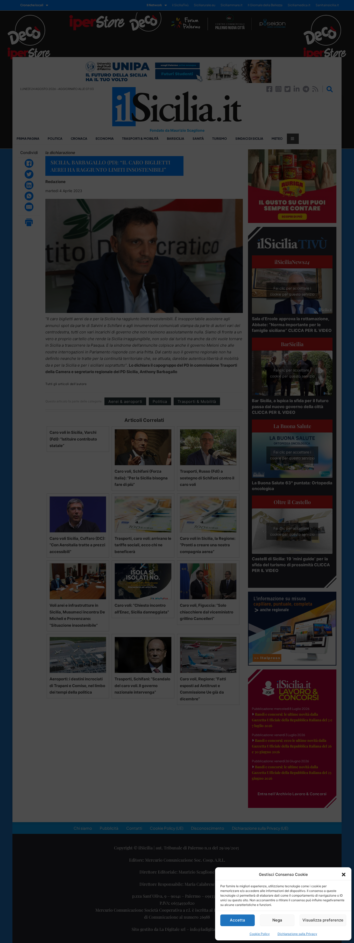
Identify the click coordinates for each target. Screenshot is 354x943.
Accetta (237, 920)
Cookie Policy (260, 934)
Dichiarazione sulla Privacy (297, 934)
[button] (343, 874)
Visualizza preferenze (322, 920)
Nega (277, 920)
